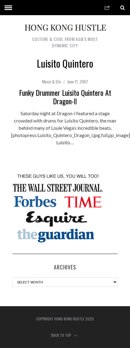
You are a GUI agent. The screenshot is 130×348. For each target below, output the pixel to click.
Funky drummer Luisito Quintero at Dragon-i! (65, 96)
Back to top (61, 335)
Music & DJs (51, 81)
